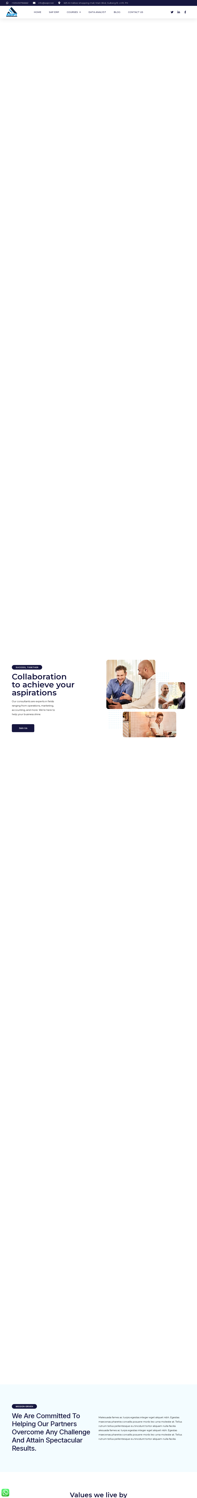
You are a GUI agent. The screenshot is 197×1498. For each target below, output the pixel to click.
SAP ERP (54, 12)
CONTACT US (135, 12)
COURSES (72, 12)
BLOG (117, 12)
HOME (37, 12)
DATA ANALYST (97, 12)
